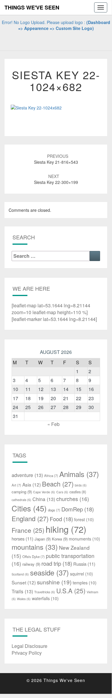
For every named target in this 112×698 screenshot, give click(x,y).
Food (61, 519)
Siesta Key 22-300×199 (56, 179)
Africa (51, 475)
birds (81, 485)
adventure (27, 474)
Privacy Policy (27, 652)
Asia (31, 484)
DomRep (77, 509)
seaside (49, 572)
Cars (62, 492)
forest (84, 519)
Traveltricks (44, 592)
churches (72, 499)
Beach (58, 483)
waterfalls (45, 598)
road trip (56, 563)
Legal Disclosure (29, 646)
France (28, 530)
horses (22, 538)
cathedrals (21, 499)
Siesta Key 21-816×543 (56, 159)
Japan (43, 539)
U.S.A (70, 590)
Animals (79, 474)
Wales (24, 599)
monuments (84, 539)
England (30, 518)
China (43, 499)
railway (31, 564)
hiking (66, 529)
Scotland (20, 574)
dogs (54, 510)
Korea (60, 539)
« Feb (53, 424)
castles (77, 492)
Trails (22, 591)
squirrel (81, 574)
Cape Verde (44, 492)
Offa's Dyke (33, 556)
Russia (84, 564)
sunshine (54, 582)
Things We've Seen (31, 7)
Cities (29, 508)
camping (22, 492)
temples (85, 583)
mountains (35, 547)
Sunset (24, 582)
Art (16, 485)
